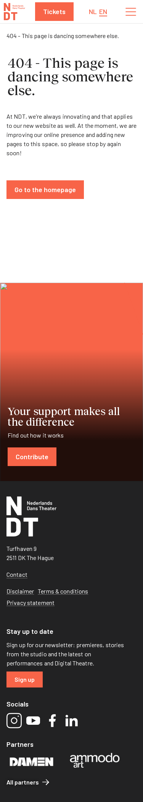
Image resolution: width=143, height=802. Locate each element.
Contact (16, 574)
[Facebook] (52, 720)
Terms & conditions (63, 591)
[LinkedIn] (71, 720)
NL (93, 11)
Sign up (24, 679)
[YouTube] (33, 720)
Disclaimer (20, 591)
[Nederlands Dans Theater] (14, 11)
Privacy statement (30, 602)
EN (103, 11)
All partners (22, 782)
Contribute (32, 456)
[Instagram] (14, 720)
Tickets (54, 11)
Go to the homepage (45, 189)
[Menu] (130, 11)
